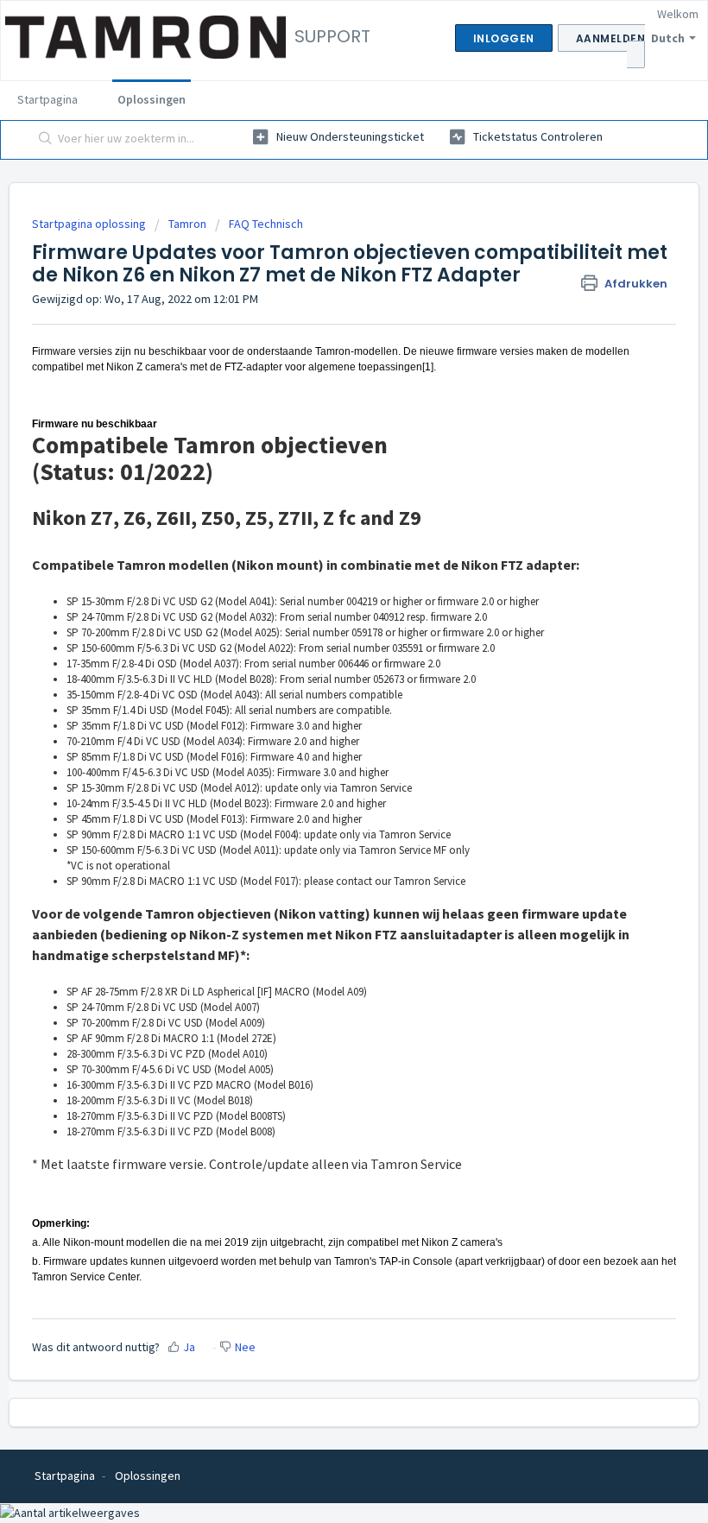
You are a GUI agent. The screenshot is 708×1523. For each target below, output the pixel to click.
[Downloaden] (322, 761)
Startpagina (47, 99)
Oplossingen (151, 99)
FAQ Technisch (266, 223)
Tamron (187, 223)
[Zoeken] (42, 140)
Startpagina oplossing (90, 223)
